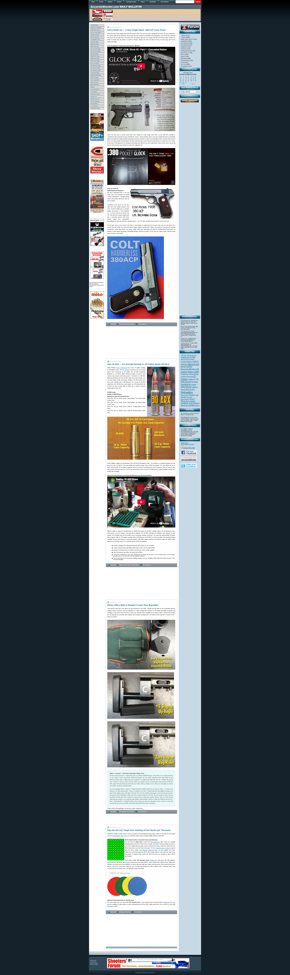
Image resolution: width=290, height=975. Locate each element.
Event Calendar (95, 101)
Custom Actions (95, 89)
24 (186, 80)
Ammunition (190, 359)
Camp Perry (187, 371)
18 (188, 79)
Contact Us (93, 961)
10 (186, 77)
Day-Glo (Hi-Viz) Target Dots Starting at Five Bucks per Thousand (138, 830)
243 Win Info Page (96, 65)
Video (197, 405)
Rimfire (192, 395)
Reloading (183, 58)
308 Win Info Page (96, 75)
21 (195, 79)
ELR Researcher (185, 320)
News (182, 54)
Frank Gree (184, 338)
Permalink (113, 324)
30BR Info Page (95, 58)
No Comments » (142, 811)
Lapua (194, 384)
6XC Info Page (95, 63)
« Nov (183, 84)
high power (186, 382)
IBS (189, 384)
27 (193, 80)
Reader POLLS (95, 99)
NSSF (189, 387)
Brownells (185, 369)
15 (180, 79)
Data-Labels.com (155, 842)
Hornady (194, 382)
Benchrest (193, 364)
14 (195, 77)
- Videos (183, 37)
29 (180, 82)
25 (188, 80)
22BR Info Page (95, 56)
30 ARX (127, 369)
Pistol (183, 390)
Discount (190, 376)
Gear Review (122, 324)
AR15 (196, 361)
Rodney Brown (185, 343)
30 (183, 82)
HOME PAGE (94, 25)
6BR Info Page (95, 44)
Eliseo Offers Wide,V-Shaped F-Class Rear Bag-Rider (132, 605)
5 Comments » (138, 912)
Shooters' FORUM (96, 27)
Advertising (93, 960)
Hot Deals (122, 912)
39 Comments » (147, 565)
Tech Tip (127, 912)
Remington (185, 395)
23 (183, 80)
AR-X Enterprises (122, 367)
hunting (184, 384)
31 (186, 82)
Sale (196, 395)
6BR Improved (95, 46)
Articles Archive (95, 34)
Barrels (93, 87)
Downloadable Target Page (119, 835)
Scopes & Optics (95, 94)
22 (180, 80)
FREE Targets (95, 77)
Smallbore (184, 403)
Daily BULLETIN (95, 30)
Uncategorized (185, 66)
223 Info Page (94, 53)
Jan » (193, 84)
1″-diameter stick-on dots (162, 848)
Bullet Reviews (95, 84)
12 (191, 77)
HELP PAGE (94, 103)
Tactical (183, 62)
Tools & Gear (94, 82)
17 (186, 79)
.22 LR (183, 355)
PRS (187, 389)
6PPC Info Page (95, 61)
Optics (182, 56)
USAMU (191, 405)
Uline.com (167, 902)
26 (191, 80)
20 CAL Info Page (95, 51)
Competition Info (95, 39)
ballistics (184, 364)
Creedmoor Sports (187, 374)
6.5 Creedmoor (188, 356)
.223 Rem (189, 355)
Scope (183, 397)
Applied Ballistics (187, 362)
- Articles (183, 35)
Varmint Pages (95, 41)
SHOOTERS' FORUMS (187, 444)
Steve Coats (184, 326)
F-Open (190, 379)
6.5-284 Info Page (95, 70)
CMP (196, 371)
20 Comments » (142, 324)
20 (193, 79)
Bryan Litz (194, 369)
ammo (183, 359)
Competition (184, 41)
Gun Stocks (94, 91)
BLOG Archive (95, 37)
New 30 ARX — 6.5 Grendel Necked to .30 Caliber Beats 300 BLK (138, 364)
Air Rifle (192, 357)
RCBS (192, 390)
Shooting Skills (185, 60)
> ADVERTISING (95, 108)
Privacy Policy (94, 964)
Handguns (183, 47)
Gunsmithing (122, 811)
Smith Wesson (194, 403)
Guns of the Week (96, 32)
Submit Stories (94, 963)
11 (188, 77)
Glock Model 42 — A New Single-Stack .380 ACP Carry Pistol (136, 30)
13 (193, 77)
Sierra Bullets (190, 401)
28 (195, 80)
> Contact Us (94, 106)
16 (183, 79)
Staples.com (153, 860)
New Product (130, 324)
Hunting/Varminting (186, 50)
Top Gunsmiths (95, 80)
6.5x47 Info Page (95, 68)
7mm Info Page (95, 72)
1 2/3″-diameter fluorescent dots (148, 850)
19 (191, 79)
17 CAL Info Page (95, 49)
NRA (183, 387)
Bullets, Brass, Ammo (125, 565)
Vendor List (94, 96)
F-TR (196, 379)
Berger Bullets (186, 367)
